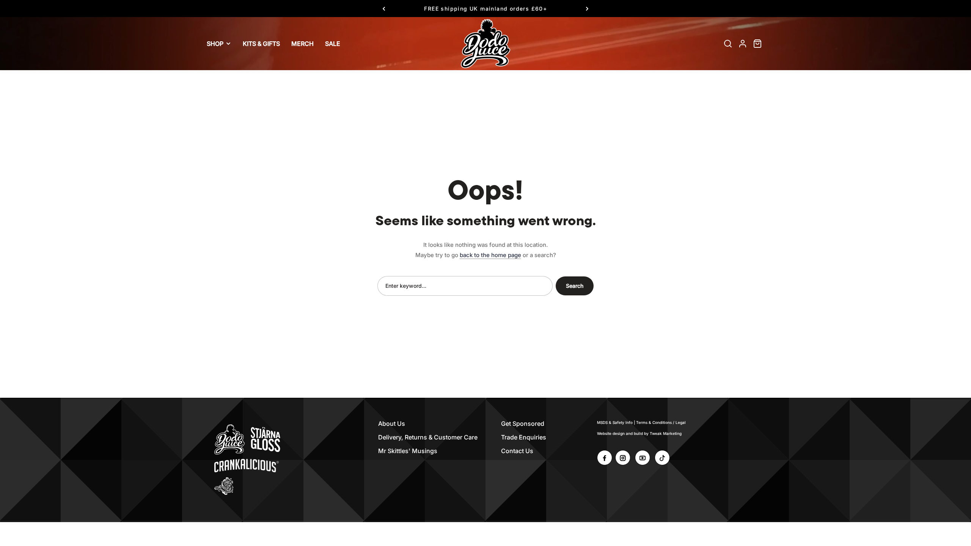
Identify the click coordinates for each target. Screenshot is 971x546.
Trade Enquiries (523, 437)
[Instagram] (622, 457)
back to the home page (490, 255)
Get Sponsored (522, 423)
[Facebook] (604, 457)
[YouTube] (642, 457)
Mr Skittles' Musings (407, 451)
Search (574, 285)
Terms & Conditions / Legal (661, 422)
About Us (391, 423)
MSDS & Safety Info (615, 422)
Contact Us (517, 451)
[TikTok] (662, 457)
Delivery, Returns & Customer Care (428, 437)
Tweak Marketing (666, 433)
